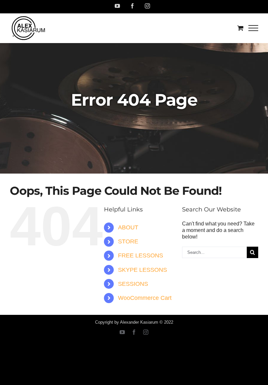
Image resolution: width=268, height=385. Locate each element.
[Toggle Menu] (253, 28)
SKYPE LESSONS (142, 270)
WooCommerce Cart (145, 298)
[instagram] (145, 332)
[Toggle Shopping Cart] (240, 27)
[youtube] (122, 332)
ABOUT (128, 227)
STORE (128, 241)
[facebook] (134, 332)
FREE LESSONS (140, 255)
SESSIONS (133, 284)
